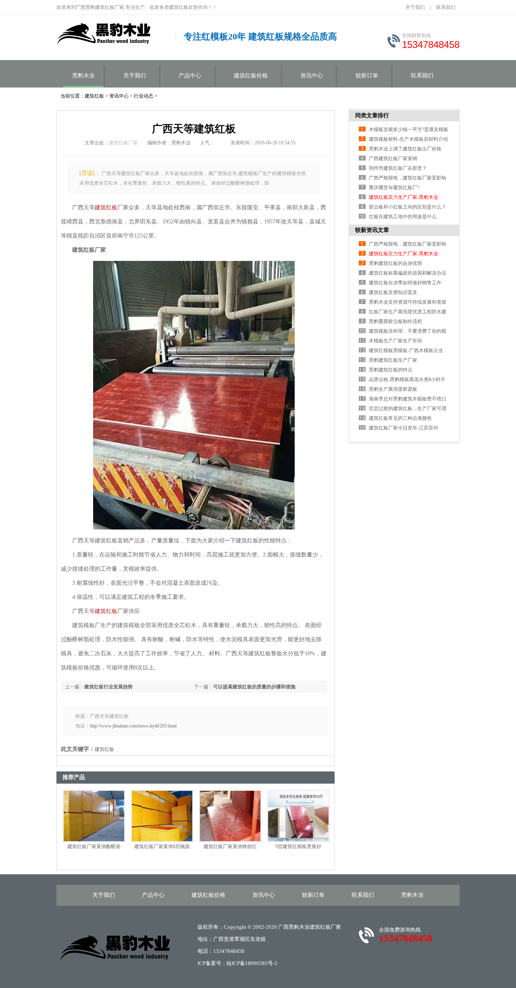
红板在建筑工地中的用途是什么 (403, 216)
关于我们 (415, 7)
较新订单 (367, 76)
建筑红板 (94, 96)
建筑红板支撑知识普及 (393, 292)
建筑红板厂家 (123, 143)
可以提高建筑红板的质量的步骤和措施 (254, 687)
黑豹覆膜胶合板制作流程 (395, 321)
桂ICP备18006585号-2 (252, 963)
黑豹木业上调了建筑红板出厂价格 (405, 149)
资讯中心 (311, 76)
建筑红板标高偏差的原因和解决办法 (407, 273)
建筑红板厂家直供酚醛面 (94, 846)
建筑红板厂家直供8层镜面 (162, 846)
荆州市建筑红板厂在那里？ (398, 168)
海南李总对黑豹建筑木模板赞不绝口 (407, 399)
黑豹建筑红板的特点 (390, 370)
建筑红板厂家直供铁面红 (230, 846)
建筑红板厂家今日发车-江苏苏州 (403, 428)
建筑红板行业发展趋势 (108, 687)
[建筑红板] (111, 35)
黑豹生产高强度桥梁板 (393, 389)
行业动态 (143, 96)
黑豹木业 (83, 76)
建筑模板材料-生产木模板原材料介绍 (408, 139)
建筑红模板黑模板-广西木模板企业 (406, 350)
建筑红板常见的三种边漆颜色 (400, 418)
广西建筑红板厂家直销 (393, 158)
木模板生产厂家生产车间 (395, 341)
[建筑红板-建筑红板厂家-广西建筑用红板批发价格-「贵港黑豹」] (114, 947)
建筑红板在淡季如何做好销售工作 (405, 283)
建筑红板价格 (251, 76)
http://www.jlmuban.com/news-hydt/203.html (133, 726)
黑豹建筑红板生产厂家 (393, 360)
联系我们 (446, 7)
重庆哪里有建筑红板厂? (394, 187)
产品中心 (190, 76)
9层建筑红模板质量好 (298, 846)
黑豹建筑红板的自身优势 (395, 263)
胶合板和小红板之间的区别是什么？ (407, 207)
